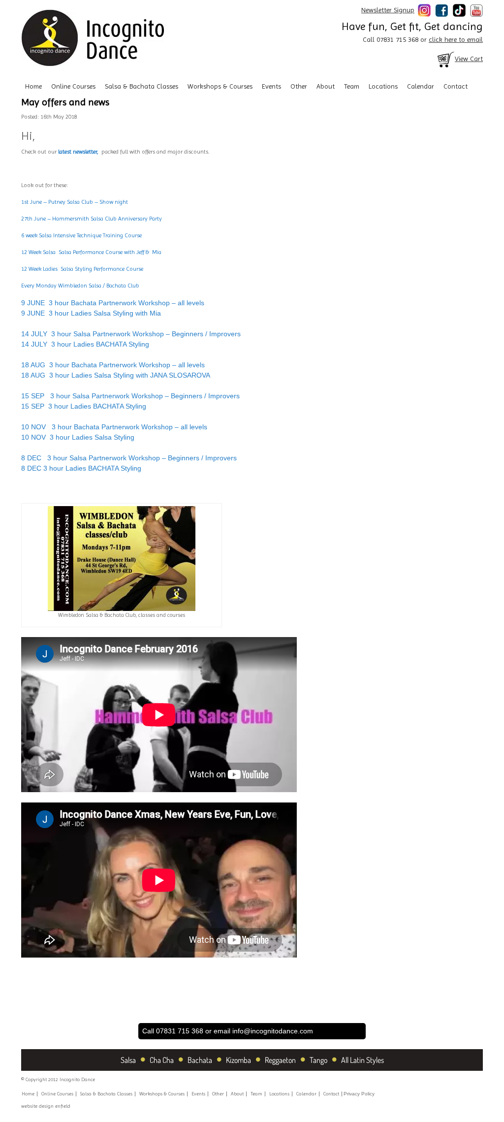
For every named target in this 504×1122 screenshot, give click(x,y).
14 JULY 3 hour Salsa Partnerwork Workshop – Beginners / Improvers (131, 334)
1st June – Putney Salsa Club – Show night (74, 201)
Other (298, 86)
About (325, 86)
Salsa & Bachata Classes (141, 86)
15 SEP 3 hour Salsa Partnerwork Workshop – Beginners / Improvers (130, 396)
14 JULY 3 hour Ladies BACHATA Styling (85, 344)
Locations (383, 86)
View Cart (469, 59)
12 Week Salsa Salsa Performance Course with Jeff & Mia (91, 252)
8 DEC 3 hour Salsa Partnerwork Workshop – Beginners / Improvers (129, 458)
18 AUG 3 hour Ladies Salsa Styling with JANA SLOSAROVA (115, 375)
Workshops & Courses (220, 86)
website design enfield (45, 1106)
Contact (455, 86)
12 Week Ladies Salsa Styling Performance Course (83, 268)
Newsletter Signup (387, 10)
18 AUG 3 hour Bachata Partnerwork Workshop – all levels (113, 365)
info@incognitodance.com (272, 1031)
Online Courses (73, 86)
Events (271, 86)
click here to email (456, 39)
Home (33, 86)
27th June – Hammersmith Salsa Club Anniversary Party (91, 218)
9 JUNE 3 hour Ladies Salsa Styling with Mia (91, 313)
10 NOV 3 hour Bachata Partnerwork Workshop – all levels (114, 427)
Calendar (420, 86)
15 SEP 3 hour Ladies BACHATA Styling (83, 406)
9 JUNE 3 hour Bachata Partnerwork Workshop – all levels (112, 303)
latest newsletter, (78, 151)
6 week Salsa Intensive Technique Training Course (81, 235)
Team (351, 86)
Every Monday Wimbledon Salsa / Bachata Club (80, 285)
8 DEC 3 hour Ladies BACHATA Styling (81, 468)
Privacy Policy (359, 1093)
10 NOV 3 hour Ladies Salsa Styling (77, 437)
